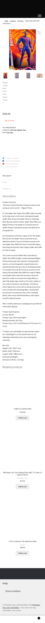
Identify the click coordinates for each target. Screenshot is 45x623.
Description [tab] (7, 176)
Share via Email (11, 166)
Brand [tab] (5, 182)
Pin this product (12, 164)
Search (22, 619)
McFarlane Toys (22, 478)
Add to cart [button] (22, 418)
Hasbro (22, 545)
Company (13, 21)
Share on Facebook (13, 161)
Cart (34, 617)
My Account (7, 619)
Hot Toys (20, 21)
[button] (39, 32)
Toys (24, 130)
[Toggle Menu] (39, 16)
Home (6, 21)
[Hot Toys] (11, 144)
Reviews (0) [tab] (7, 189)
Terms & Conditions (13, 591)
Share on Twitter (12, 158)
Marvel (19, 130)
